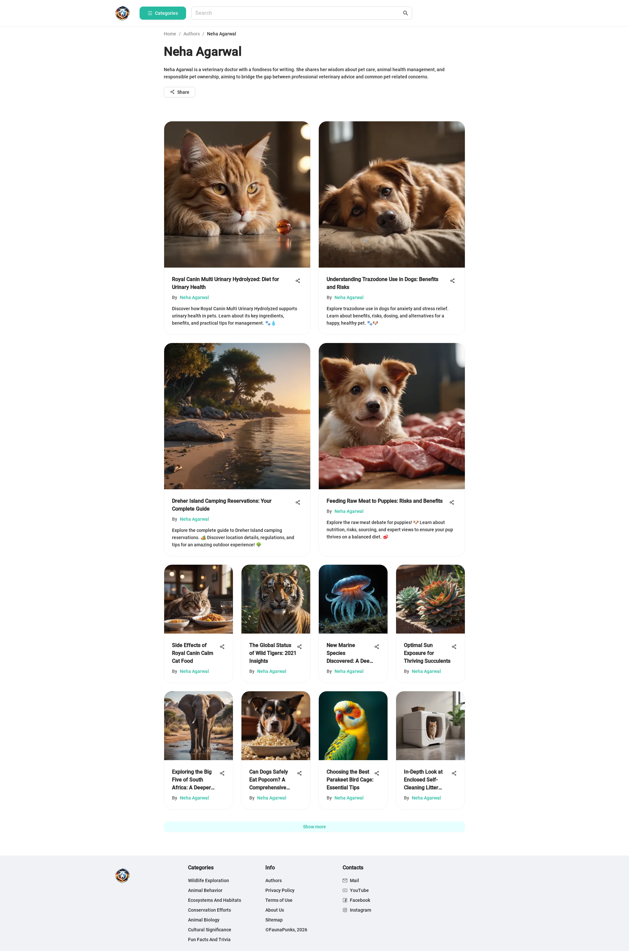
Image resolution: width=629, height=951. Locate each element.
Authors (191, 33)
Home (170, 33)
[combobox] (298, 13)
